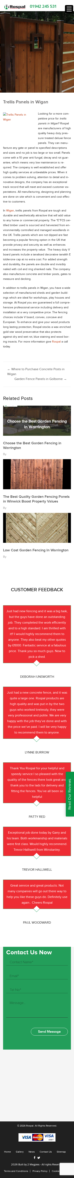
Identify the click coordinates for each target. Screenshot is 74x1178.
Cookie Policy (59, 1171)
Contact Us (46, 1152)
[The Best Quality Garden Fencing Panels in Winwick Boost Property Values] (37, 474)
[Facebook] (34, 1157)
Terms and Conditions (16, 1171)
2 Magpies (33, 1164)
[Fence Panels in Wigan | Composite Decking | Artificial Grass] (15, 7)
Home (7, 1152)
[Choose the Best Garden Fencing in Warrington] (37, 421)
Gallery (20, 1152)
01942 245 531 (43, 6)
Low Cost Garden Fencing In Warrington (35, 550)
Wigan (10, 210)
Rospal (56, 341)
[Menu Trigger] (69, 9)
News (32, 1152)
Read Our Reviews (69, 794)
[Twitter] (38, 1158)
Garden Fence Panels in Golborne (40, 379)
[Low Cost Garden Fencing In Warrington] (37, 528)
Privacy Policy (39, 1171)
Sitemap (61, 1152)
